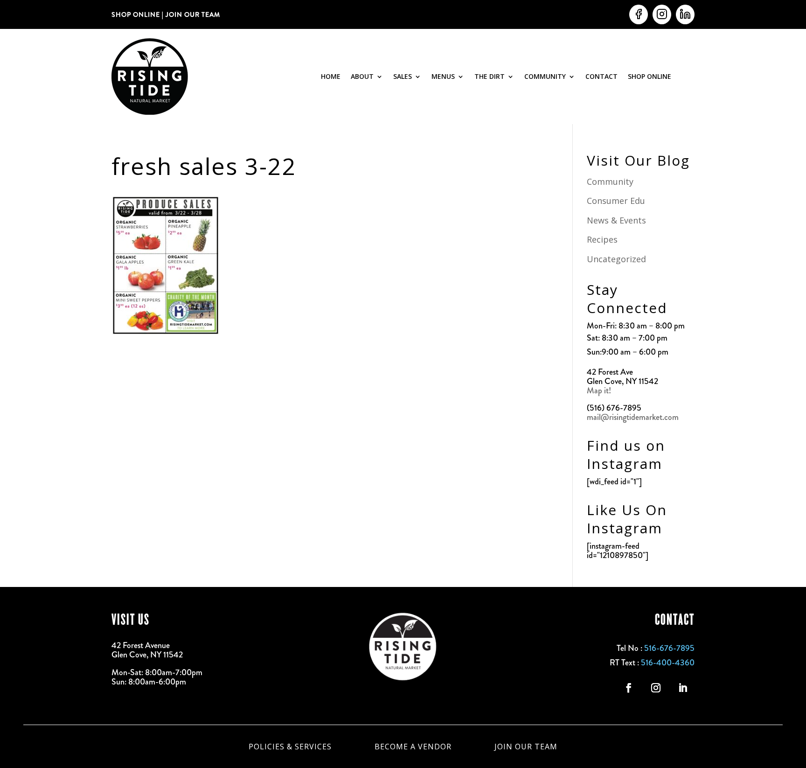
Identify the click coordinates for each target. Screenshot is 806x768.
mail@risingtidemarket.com (633, 417)
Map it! (600, 390)
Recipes (602, 239)
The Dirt (489, 76)
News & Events (616, 220)
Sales (402, 76)
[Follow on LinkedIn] (683, 687)
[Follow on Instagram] (655, 687)
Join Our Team (525, 745)
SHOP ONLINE (135, 14)
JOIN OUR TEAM (192, 14)
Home (330, 76)
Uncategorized (616, 259)
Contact (601, 76)
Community (545, 76)
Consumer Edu (616, 200)
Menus (443, 76)
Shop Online (649, 76)
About (362, 76)
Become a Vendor (413, 745)
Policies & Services (290, 745)
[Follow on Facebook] (628, 687)
